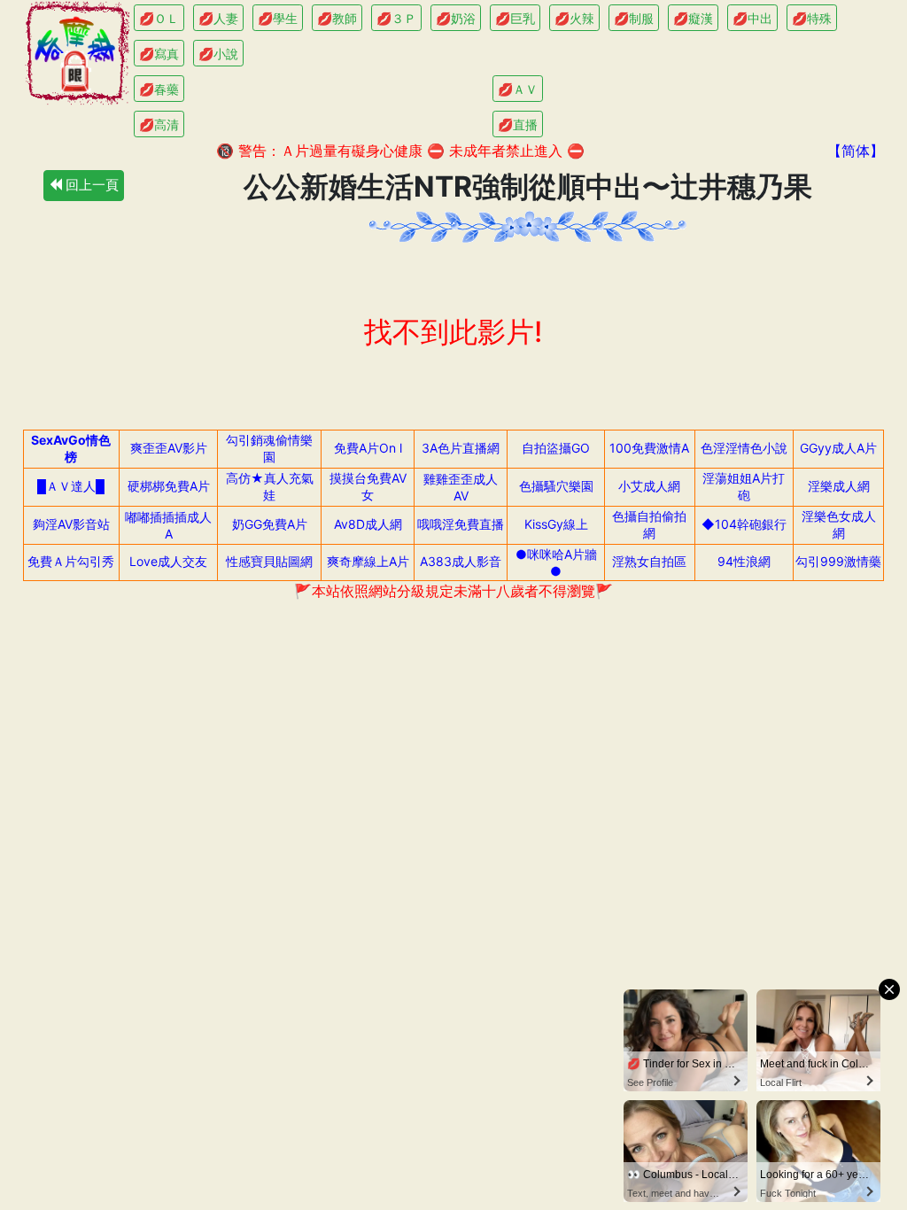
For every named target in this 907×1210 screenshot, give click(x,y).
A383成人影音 (460, 561)
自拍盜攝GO (556, 447)
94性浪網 (744, 561)
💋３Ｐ (396, 18)
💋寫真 (159, 53)
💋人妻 (218, 18)
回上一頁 (90, 184)
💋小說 (218, 53)
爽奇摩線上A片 (368, 561)
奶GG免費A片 (269, 523)
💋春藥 (159, 89)
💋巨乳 (515, 18)
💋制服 (634, 18)
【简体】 (855, 150)
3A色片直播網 (461, 447)
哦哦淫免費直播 (460, 523)
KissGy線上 (556, 523)
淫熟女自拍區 (649, 561)
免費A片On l (368, 447)
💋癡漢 (693, 18)
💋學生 (278, 18)
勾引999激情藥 (838, 561)
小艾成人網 (649, 485)
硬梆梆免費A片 (169, 485)
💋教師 (337, 18)
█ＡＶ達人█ (71, 485)
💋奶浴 (456, 18)
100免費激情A (649, 447)
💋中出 (752, 18)
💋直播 (518, 124)
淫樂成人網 (839, 485)
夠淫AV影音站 (71, 523)
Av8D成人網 (368, 523)
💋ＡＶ (518, 89)
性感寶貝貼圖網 (269, 561)
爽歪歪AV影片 (168, 447)
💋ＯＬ (159, 18)
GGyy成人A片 (838, 447)
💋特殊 (812, 18)
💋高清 (159, 124)
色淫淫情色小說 (744, 447)
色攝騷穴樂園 (556, 485)
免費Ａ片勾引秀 (70, 561)
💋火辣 (574, 18)
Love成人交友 (168, 561)
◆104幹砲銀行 (744, 523)
